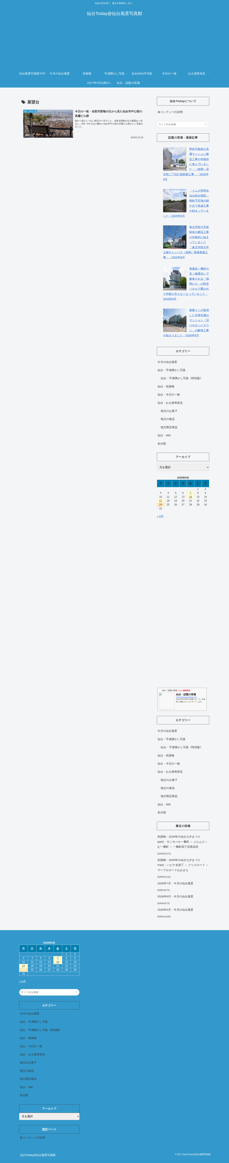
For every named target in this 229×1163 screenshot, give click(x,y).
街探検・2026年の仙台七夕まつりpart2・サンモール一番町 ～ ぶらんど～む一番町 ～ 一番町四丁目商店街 (182, 841)
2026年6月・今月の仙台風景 (175, 896)
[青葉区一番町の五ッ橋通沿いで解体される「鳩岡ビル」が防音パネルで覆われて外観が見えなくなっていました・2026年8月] (174, 278)
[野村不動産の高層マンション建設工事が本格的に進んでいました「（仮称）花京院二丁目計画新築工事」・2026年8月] (174, 158)
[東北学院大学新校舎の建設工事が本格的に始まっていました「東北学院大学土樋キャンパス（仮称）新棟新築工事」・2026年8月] (174, 236)
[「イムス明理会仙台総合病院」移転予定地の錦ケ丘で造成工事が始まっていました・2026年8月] (174, 200)
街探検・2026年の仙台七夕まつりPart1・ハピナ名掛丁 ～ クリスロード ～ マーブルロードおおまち (183, 865)
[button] (206, 124)
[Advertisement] (114, 45)
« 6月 (160, 516)
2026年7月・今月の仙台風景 (175, 883)
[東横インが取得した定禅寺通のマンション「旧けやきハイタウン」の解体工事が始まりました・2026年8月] (174, 320)
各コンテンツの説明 (170, 112)
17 (160, 500)
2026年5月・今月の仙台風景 (175, 909)
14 (190, 497)
